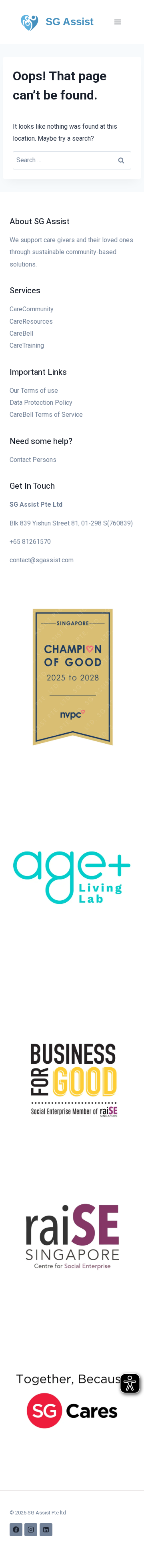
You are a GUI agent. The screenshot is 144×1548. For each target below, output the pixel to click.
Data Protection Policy (41, 402)
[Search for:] (72, 160)
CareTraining (27, 345)
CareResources (31, 321)
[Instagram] (30, 1529)
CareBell (21, 333)
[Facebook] (16, 1529)
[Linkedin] (46, 1529)
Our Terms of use (34, 390)
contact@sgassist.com (42, 560)
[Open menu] (117, 22)
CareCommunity (32, 309)
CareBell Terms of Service (46, 414)
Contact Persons (33, 460)
